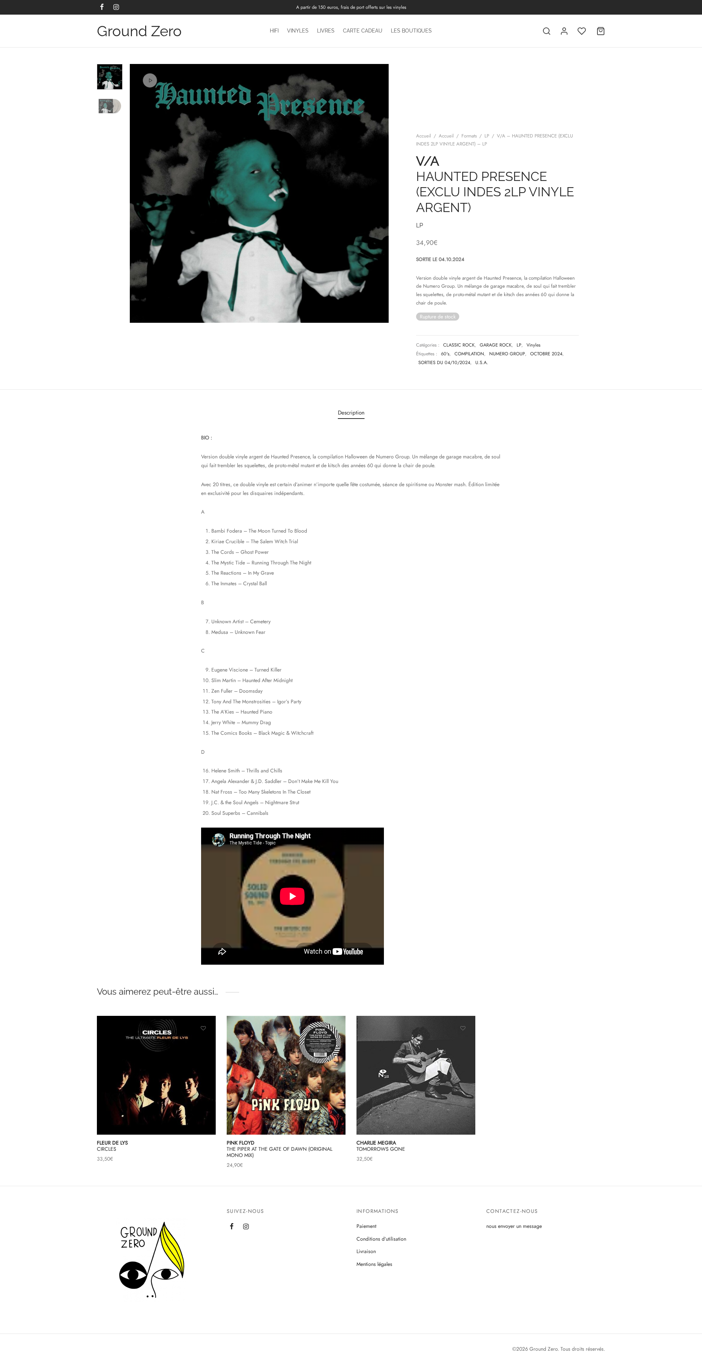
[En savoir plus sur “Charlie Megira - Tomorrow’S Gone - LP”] (462, 1045)
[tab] (351, 412)
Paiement (366, 1226)
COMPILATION (469, 354)
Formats (469, 135)
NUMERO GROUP (507, 354)
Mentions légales (374, 1264)
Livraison (366, 1251)
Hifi (274, 31)
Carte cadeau (362, 31)
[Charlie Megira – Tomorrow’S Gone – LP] (415, 1075)
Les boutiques (411, 31)
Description (351, 413)
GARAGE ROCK (496, 345)
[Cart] (600, 31)
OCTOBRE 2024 (546, 354)
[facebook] (232, 1227)
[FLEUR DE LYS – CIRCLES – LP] (156, 1075)
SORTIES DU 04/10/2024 (444, 362)
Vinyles (298, 31)
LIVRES (326, 31)
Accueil (423, 135)
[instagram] (246, 1227)
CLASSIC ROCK (459, 345)
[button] (203, 1045)
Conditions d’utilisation (381, 1238)
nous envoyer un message (514, 1226)
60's (445, 354)
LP (486, 135)
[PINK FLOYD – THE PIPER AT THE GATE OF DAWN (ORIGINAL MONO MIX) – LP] (286, 1075)
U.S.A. (481, 362)
